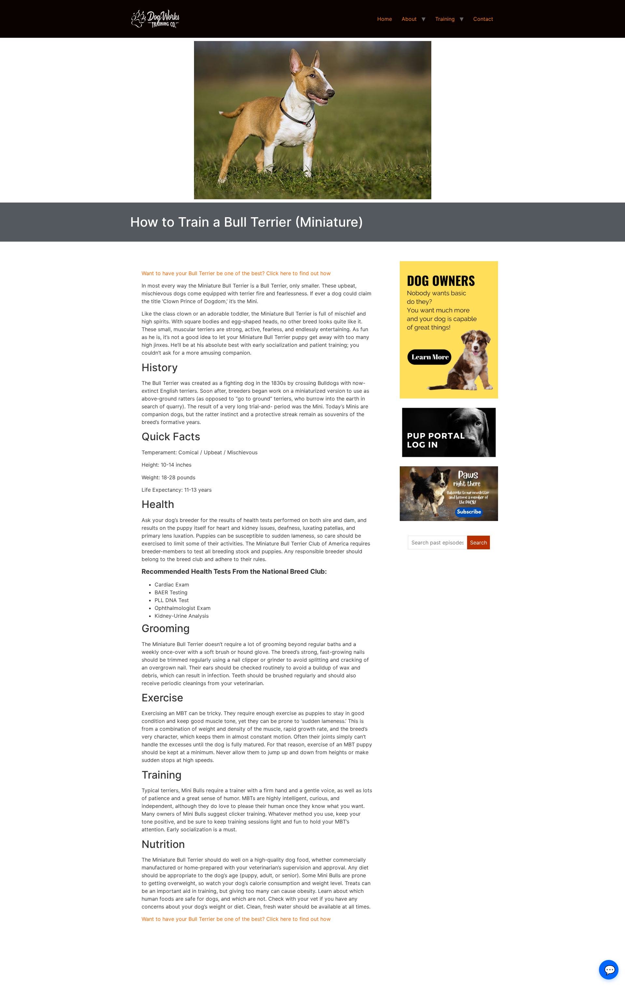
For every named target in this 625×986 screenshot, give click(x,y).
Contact (483, 19)
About (409, 19)
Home (384, 19)
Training (445, 19)
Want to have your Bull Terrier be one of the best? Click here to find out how (236, 273)
